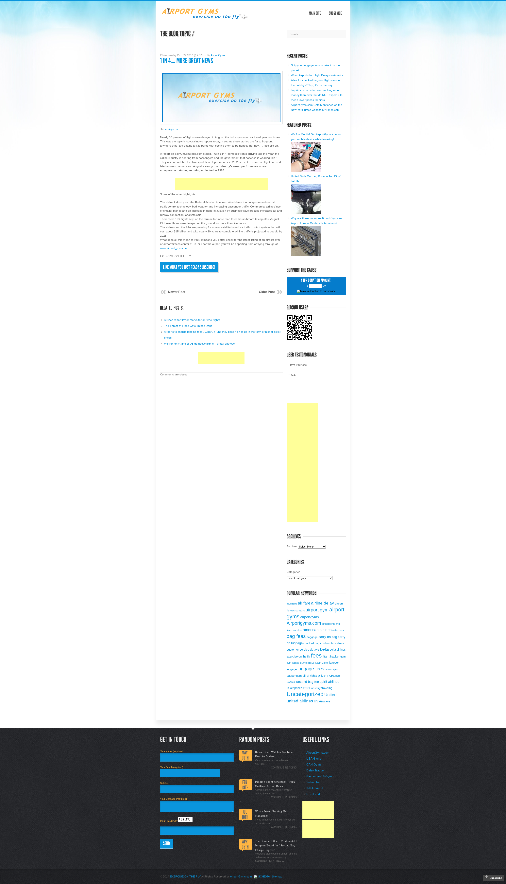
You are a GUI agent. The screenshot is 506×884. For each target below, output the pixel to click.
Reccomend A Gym (319, 776)
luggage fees (310, 668)
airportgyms (309, 617)
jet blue (311, 663)
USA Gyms (313, 758)
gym (343, 656)
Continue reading (269, 860)
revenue (291, 682)
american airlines (317, 630)
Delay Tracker (315, 770)
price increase (329, 675)
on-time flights (331, 669)
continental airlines (332, 643)
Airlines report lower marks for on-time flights (192, 319)
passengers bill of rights (302, 675)
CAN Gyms (314, 764)
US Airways (322, 701)
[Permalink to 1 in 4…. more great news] (186, 61)
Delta (324, 649)
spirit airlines (329, 682)
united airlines (300, 701)
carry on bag (327, 637)
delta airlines (338, 649)
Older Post (267, 292)
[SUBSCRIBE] (335, 13)
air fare (304, 603)
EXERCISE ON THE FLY (185, 876)
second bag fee (307, 682)
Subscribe (312, 782)
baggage (312, 637)
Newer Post (176, 292)
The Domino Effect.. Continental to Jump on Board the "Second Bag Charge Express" (276, 845)
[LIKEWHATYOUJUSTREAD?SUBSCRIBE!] (189, 267)
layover (334, 662)
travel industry (312, 688)
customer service (298, 649)
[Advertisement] (221, 184)
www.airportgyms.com (174, 248)
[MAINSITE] (315, 13)
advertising (292, 604)
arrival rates (338, 630)
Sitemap (277, 876)
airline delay (322, 603)
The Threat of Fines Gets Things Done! (188, 325)
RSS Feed (313, 794)
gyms (303, 662)
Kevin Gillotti (322, 662)
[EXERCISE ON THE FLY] (204, 18)
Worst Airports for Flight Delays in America (317, 75)
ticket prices (294, 688)
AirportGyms (218, 55)
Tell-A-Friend (314, 788)
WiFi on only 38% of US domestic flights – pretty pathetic (199, 343)
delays (314, 649)
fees (316, 655)
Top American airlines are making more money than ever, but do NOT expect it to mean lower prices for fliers (317, 94)
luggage (292, 669)
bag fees (296, 636)
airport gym (317, 609)
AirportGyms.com (317, 752)
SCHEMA (263, 876)
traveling (326, 688)
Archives (292, 546)
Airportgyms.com (304, 623)
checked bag (311, 643)
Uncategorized (171, 129)
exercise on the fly (298, 656)
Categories (293, 571)
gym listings (293, 662)
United (330, 694)
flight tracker (331, 656)
